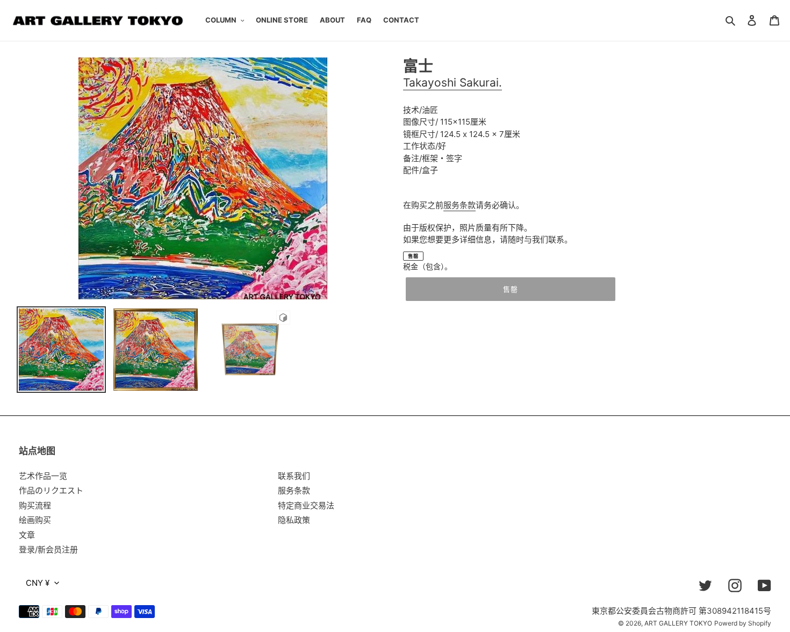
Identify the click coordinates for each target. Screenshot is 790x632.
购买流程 (35, 505)
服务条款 (459, 205)
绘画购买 (35, 520)
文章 (27, 535)
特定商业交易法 (306, 505)
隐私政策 (294, 520)
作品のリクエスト (51, 490)
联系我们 (294, 476)
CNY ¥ (37, 583)
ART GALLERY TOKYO (678, 623)
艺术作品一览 (43, 476)
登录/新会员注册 (48, 549)
